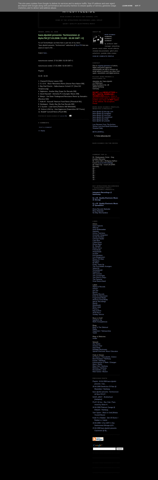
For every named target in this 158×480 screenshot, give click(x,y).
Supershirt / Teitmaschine (102, 331)
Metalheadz (97, 305)
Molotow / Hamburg (99, 368)
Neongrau (96, 261)
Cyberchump (97, 242)
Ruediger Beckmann (100, 349)
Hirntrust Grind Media (100, 300)
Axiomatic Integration (100, 235)
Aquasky (96, 231)
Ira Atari (95, 253)
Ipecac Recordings (99, 301)
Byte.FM (79, 45)
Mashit (95, 303)
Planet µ (96, 309)
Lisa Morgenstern (99, 257)
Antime (95, 288)
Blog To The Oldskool (100, 327)
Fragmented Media (99, 298)
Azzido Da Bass (98, 237)
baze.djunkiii (110, 34)
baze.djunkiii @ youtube (101, 121)
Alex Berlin (96, 344)
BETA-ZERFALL (98, 132)
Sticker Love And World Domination (105, 126)
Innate (95, 338)
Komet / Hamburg (99, 360)
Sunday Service (98, 314)
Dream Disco (97, 248)
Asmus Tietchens (99, 233)
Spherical (96, 268)
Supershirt (96, 272)
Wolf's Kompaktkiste (100, 322)
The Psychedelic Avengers (102, 266)
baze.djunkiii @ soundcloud (102, 117)
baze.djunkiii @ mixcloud (101, 115)
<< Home (41, 131)
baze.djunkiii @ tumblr (101, 119)
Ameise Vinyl (97, 346)
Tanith (95, 333)
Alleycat (95, 228)
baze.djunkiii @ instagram (102, 113)
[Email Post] (70, 116)
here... (46, 53)
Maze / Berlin (97, 364)
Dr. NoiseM (96, 246)
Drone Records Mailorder (101, 209)
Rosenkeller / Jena (99, 370)
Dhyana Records (98, 294)
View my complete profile (103, 56)
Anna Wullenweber (99, 229)
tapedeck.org (97, 320)
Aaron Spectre (98, 226)
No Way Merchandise (100, 213)
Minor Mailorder (98, 211)
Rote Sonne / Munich (100, 372)
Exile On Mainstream (100, 296)
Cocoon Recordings (105, 163)
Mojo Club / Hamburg (100, 366)
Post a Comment (45, 127)
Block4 (95, 292)
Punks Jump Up (98, 264)
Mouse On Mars (98, 259)
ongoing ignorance (104, 66)
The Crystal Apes (99, 276)
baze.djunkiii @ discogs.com (103, 111)
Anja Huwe (96, 348)
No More (96, 263)
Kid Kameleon (98, 255)
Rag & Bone (97, 311)
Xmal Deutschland (99, 281)
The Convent (97, 274)
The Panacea (97, 279)
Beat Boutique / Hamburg (102, 359)
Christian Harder (98, 239)
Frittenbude (97, 250)
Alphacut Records (99, 287)
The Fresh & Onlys (99, 277)
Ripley (95, 329)
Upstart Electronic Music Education (105, 351)
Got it (137, 6)
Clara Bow (96, 240)
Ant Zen (95, 290)
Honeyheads (97, 252)
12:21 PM (63, 116)
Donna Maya (97, 244)
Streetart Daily (98, 128)
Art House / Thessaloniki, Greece (104, 357)
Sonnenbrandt (97, 270)
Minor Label (97, 307)
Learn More (127, 6)
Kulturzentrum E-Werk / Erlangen (104, 362)
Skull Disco (97, 312)
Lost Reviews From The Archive (104, 124)
